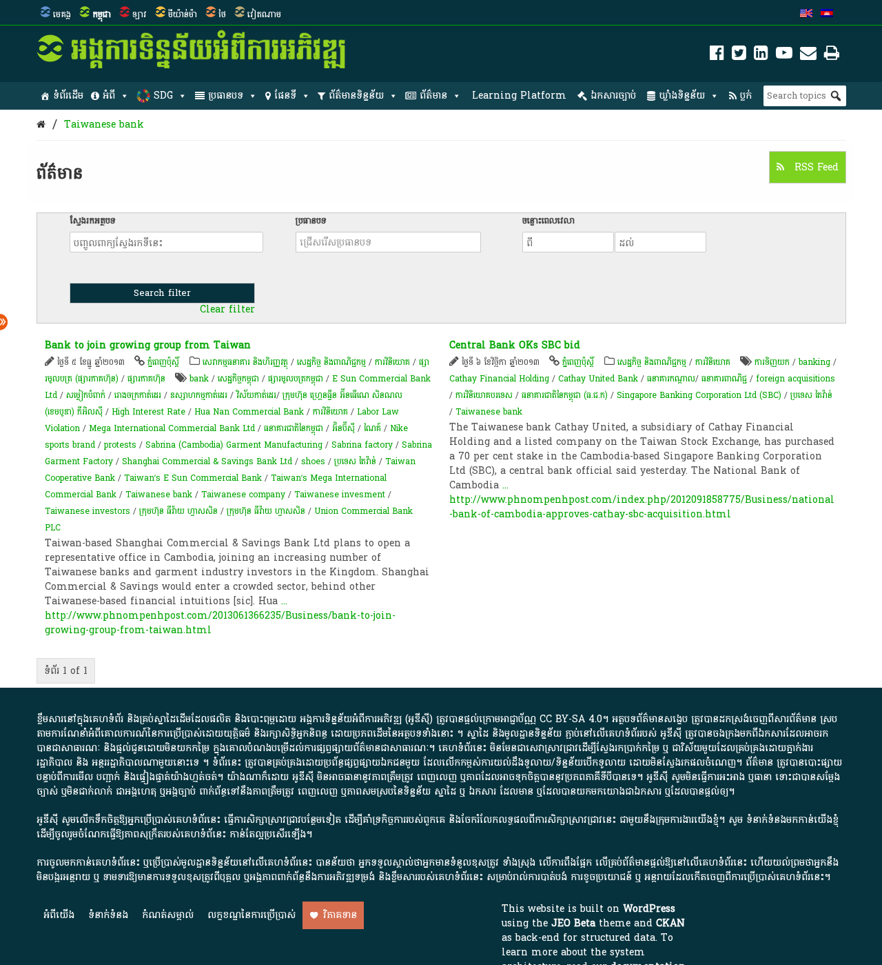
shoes (313, 461)
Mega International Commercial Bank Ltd (172, 428)
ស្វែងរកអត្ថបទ (93, 220)
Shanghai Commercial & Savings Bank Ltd (207, 461)
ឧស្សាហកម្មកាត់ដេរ (198, 395)
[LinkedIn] (761, 55)
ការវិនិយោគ (392, 362)
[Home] (41, 124)
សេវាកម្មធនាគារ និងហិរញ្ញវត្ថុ (245, 362)
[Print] (831, 55)
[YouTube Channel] (784, 55)
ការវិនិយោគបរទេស (484, 395)
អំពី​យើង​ (58, 915)
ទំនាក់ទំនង (108, 915)
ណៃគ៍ (372, 428)
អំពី (109, 95)
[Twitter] (739, 55)
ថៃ (222, 14)
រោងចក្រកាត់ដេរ (137, 395)
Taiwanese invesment (339, 494)
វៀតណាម (264, 14)
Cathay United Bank (598, 378)
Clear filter (227, 310)
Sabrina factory (362, 444)
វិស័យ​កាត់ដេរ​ (256, 395)
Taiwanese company (243, 494)
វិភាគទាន (340, 915)
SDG (163, 95)
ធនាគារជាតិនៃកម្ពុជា (293, 428)
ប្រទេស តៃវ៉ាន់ (355, 461)
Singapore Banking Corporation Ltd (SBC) (699, 395)
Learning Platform (519, 95)
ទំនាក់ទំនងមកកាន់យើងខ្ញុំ (792, 819)
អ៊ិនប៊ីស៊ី (343, 428)
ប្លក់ (746, 95)
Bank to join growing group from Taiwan (148, 345)
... (284, 601)
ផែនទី (285, 95)
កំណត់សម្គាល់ (168, 915)
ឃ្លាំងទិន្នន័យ (682, 95)
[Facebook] (717, 55)
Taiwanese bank (104, 124)
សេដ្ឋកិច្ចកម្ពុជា (238, 378)
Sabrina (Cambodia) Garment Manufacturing (233, 444)
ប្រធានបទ (225, 95)
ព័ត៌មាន (433, 95)
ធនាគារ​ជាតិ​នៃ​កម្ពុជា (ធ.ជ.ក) (565, 395)
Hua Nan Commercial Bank (249, 411)
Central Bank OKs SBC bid (514, 345)
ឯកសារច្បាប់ (613, 95)
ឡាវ (139, 14)
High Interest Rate (148, 411)
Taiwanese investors (87, 511)
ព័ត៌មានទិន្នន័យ (356, 95)
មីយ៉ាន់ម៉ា (182, 14)
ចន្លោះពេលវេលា (548, 220)
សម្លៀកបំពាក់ (85, 395)
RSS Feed (815, 167)
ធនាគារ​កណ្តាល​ (671, 378)
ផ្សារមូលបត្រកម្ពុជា (295, 378)
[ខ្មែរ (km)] (827, 14)
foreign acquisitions (795, 378)
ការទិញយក (772, 362)
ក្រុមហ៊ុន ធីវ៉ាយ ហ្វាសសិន (179, 511)
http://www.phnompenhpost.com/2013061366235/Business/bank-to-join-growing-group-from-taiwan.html (220, 623)
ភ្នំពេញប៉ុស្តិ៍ (163, 362)
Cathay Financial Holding (499, 378)
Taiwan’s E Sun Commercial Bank (193, 478)
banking (814, 362)
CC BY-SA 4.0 (571, 719)
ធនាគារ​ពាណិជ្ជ (724, 378)
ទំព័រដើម (68, 95)
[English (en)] (806, 14)
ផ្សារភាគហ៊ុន (146, 378)
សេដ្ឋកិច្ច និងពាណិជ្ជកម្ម (331, 362)
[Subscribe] (808, 55)
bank (199, 378)
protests (120, 444)
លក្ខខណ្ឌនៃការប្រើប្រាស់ (251, 915)
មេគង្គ (62, 14)
